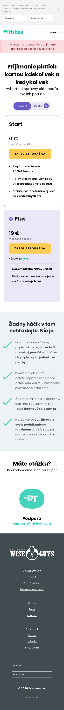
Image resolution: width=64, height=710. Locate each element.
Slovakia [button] (9, 18)
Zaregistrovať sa (30, 154)
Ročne (40, 106)
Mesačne (22, 105)
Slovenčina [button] (36, 18)
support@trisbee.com (32, 523)
